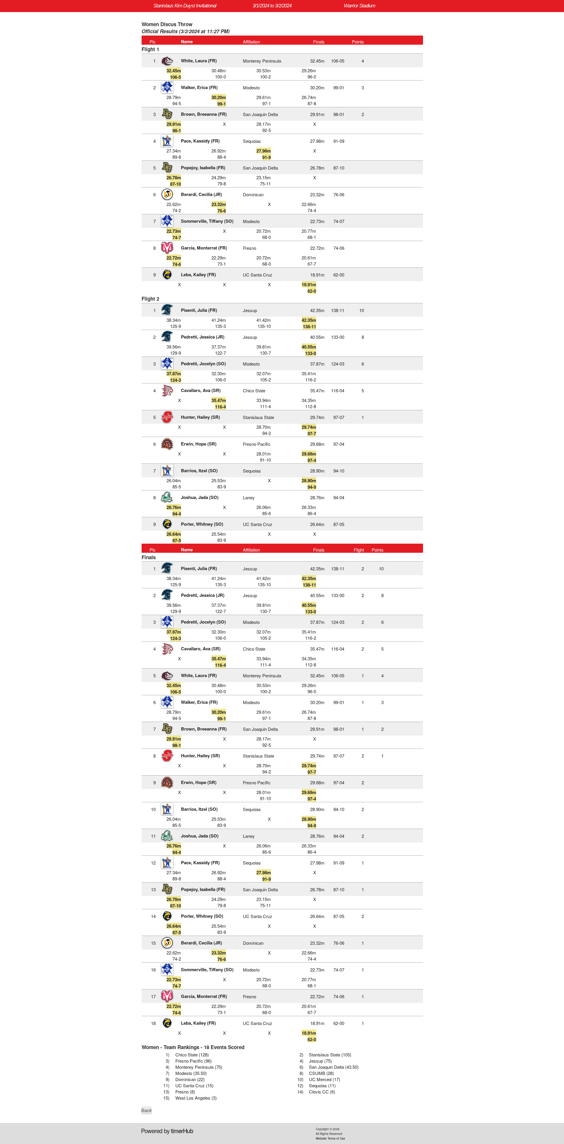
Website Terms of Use (330, 1138)
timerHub (182, 1130)
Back (146, 1110)
